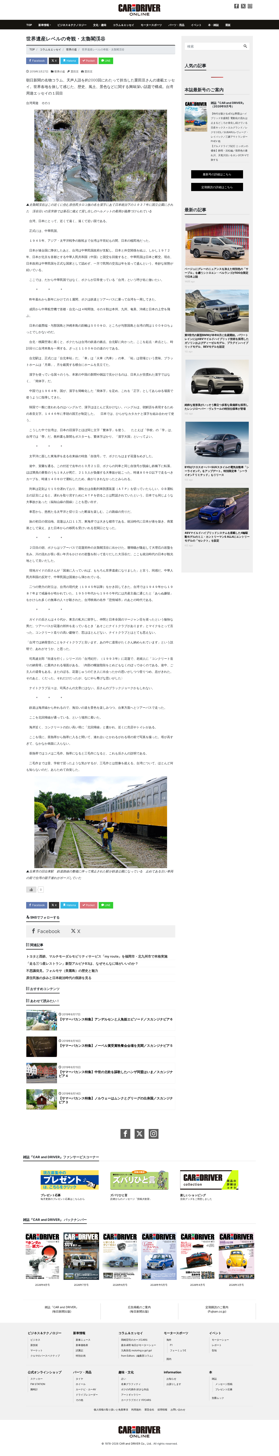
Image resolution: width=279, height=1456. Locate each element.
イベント (196, 25)
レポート (217, 1345)
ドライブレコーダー (87, 1394)
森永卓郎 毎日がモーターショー (138, 1345)
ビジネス (35, 1339)
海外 (168, 1339)
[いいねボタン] (31, 890)
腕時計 (34, 1389)
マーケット (36, 1350)
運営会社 (149, 1409)
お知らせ (171, 1378)
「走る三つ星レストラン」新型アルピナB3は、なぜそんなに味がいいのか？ (82, 963)
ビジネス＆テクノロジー (72, 25)
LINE (107, 60)
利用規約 (136, 1409)
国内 (168, 1358)
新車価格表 (82, 1345)
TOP (29, 25)
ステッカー (36, 1378)
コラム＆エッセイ (123, 25)
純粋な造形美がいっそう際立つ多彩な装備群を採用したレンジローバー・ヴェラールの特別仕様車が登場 (216, 406)
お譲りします (173, 1384)
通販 (228, 25)
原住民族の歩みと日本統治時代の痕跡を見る (59, 978)
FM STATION (37, 1384)
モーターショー (220, 1339)
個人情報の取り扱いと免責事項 (111, 1409)
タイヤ (79, 1378)
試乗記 (79, 1350)
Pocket (90, 60)
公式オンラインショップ (44, 1372)
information (172, 1372)
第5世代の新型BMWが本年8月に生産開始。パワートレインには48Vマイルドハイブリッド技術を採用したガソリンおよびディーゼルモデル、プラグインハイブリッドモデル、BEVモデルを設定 (217, 340)
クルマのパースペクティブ (45, 1355)
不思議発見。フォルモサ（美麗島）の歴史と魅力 (62, 971)
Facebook (38, 60)
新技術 (34, 1345)
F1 (171, 1345)
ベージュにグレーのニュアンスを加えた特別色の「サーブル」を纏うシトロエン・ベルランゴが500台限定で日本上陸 (216, 272)
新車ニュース (83, 1339)
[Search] (245, 46)
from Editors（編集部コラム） (137, 1355)
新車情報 (43, 25)
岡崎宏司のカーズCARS (134, 1339)
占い (123, 1378)
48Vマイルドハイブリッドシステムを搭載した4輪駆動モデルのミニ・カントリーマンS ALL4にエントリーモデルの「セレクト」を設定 (217, 536)
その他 (79, 1399)
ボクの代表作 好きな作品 (135, 1389)
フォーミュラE (178, 1350)
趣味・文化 (126, 1372)
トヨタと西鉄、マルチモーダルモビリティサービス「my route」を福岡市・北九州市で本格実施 (96, 956)
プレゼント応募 (223, 1389)
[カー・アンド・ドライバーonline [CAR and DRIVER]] (139, 9)
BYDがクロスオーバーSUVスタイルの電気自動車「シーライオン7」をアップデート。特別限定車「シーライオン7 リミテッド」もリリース (217, 470)
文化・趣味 (99, 25)
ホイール (81, 1384)
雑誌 (214, 1378)
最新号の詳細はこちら (217, 174)
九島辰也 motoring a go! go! (136, 1350)
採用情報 (162, 1409)
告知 (214, 1350)
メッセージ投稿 (223, 1384)
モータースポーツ (151, 25)
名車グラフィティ (131, 1384)
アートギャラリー (131, 1394)
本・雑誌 (213, 25)
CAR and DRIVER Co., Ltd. (135, 1443)
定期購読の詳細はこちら (217, 187)
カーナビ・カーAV (86, 1389)
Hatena (71, 60)
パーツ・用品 (176, 25)
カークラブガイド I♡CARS (136, 1399)
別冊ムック (218, 1397)
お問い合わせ (178, 1409)
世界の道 (59, 71)
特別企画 (81, 1355)
